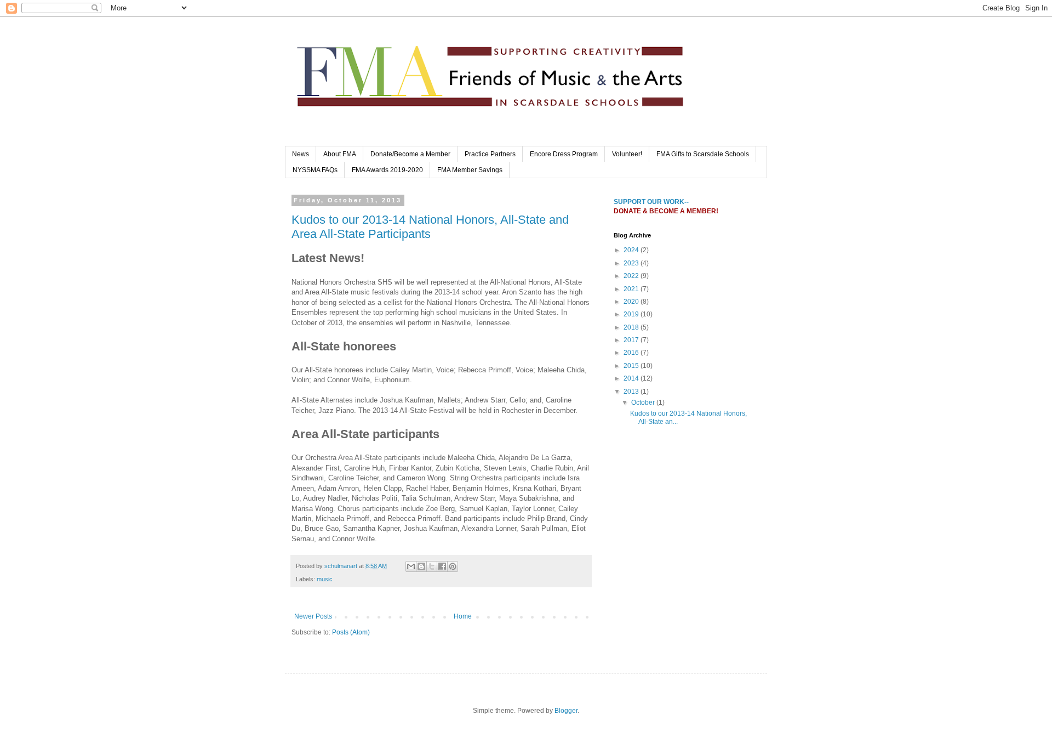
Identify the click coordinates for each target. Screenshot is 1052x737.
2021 (632, 289)
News (300, 154)
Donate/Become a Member (410, 154)
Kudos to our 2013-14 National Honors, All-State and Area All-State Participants (430, 227)
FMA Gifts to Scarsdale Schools (702, 154)
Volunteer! (627, 154)
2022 (632, 276)
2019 (632, 314)
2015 (632, 366)
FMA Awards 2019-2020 (387, 170)
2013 (632, 391)
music (325, 579)
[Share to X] (431, 566)
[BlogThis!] (421, 566)
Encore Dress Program (564, 154)
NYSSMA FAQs (315, 170)
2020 (632, 301)
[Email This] (410, 566)
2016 (632, 352)
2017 (632, 340)
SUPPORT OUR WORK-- (651, 202)
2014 (632, 378)
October (643, 402)
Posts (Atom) (351, 632)
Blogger (566, 711)
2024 (632, 250)
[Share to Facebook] (442, 566)
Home (463, 616)
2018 (632, 327)
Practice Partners (490, 154)
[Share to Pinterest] (452, 566)
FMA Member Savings (469, 170)
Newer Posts (313, 616)
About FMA (339, 154)
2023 (632, 263)
